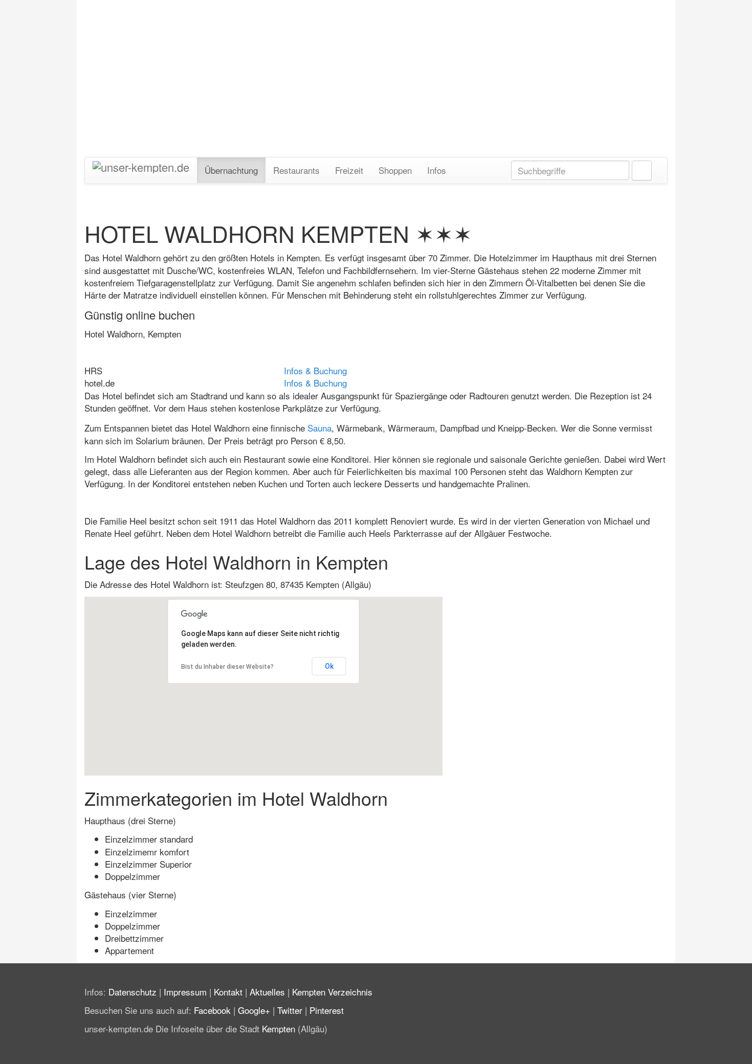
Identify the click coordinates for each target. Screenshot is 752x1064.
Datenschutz (132, 991)
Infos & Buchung (315, 370)
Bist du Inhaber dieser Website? (227, 666)
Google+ (254, 1010)
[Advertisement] (376, 73)
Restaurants (296, 170)
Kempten (278, 1028)
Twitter (289, 1010)
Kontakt (228, 991)
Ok (329, 666)
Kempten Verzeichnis (332, 991)
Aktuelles (267, 991)
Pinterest (326, 1010)
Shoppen (395, 170)
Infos (436, 170)
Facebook (212, 1010)
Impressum (185, 991)
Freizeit (349, 170)
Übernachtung (231, 170)
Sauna (319, 427)
